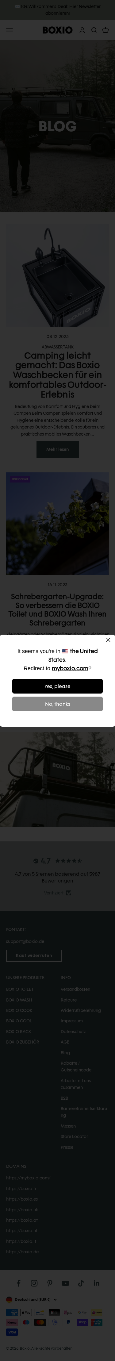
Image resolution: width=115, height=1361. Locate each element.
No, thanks (57, 704)
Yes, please (57, 686)
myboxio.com (70, 668)
